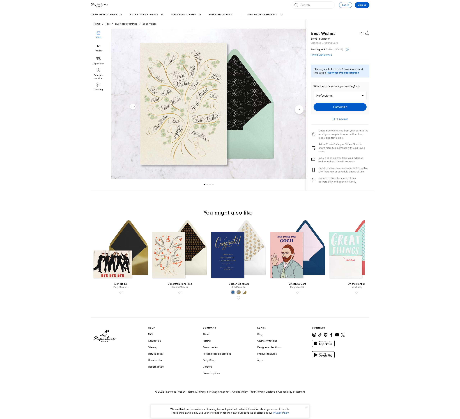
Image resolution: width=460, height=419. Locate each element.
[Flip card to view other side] (136, 107)
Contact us (154, 340)
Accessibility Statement (291, 391)
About (206, 334)
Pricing (207, 340)
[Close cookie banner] (306, 407)
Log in (345, 4)
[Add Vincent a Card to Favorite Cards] (297, 292)
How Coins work (321, 55)
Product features (267, 353)
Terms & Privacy (197, 391)
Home (96, 23)
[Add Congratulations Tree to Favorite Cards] (180, 292)
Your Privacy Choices (263, 391)
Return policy (155, 353)
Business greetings (126, 23)
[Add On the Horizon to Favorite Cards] (356, 292)
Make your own (221, 14)
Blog (259, 334)
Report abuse (156, 366)
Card (98, 37)
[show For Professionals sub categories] (281, 14)
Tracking (98, 89)
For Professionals (262, 14)
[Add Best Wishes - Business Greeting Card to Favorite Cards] (361, 33)
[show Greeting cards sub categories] (200, 14)
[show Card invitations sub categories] (121, 14)
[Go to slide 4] (210, 184)
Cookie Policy (240, 391)
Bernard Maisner (320, 38)
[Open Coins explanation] (347, 49)
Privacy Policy (281, 412)
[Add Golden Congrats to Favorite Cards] (238, 298)
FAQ (150, 334)
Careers (207, 366)
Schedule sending (98, 76)
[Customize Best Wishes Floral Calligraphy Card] (208, 104)
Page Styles (98, 63)
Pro (108, 23)
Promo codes (210, 347)
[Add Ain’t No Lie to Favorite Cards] (121, 292)
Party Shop (209, 360)
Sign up (362, 5)
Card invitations (104, 14)
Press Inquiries (211, 373)
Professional (324, 95)
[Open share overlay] (367, 33)
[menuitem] (107, 14)
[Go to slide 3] (207, 184)
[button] (358, 86)
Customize (340, 107)
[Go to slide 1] (204, 184)
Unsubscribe (155, 360)
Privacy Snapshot (219, 391)
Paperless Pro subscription (343, 72)
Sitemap (153, 347)
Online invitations (267, 340)
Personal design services (217, 353)
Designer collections (269, 347)
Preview (98, 50)
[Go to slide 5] (213, 184)
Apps (260, 360)
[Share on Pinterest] (325, 335)
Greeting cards (183, 14)
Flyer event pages (144, 14)
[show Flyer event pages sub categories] (162, 14)
